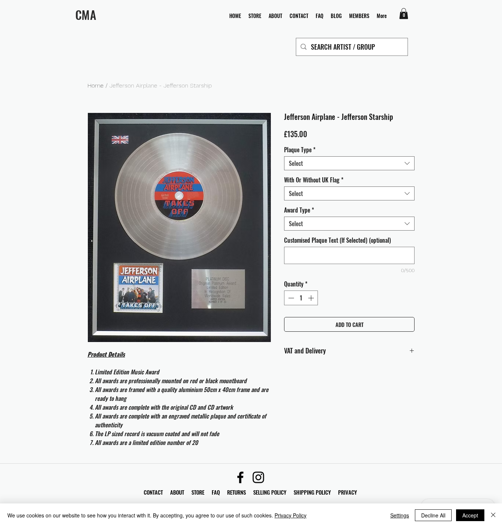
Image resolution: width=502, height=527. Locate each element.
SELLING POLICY (269, 492)
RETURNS (236, 492)
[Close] (493, 515)
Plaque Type (300, 149)
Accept (470, 515)
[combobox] (349, 163)
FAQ (219, 492)
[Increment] (311, 298)
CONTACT (154, 492)
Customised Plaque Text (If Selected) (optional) (337, 240)
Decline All (433, 515)
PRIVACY (347, 492)
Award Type (299, 210)
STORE (198, 492)
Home (95, 85)
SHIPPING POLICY (312, 492)
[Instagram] (258, 477)
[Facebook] (240, 477)
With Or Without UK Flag (314, 180)
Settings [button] (399, 515)
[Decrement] (290, 298)
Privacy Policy (290, 515)
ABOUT (177, 492)
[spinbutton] (300, 298)
